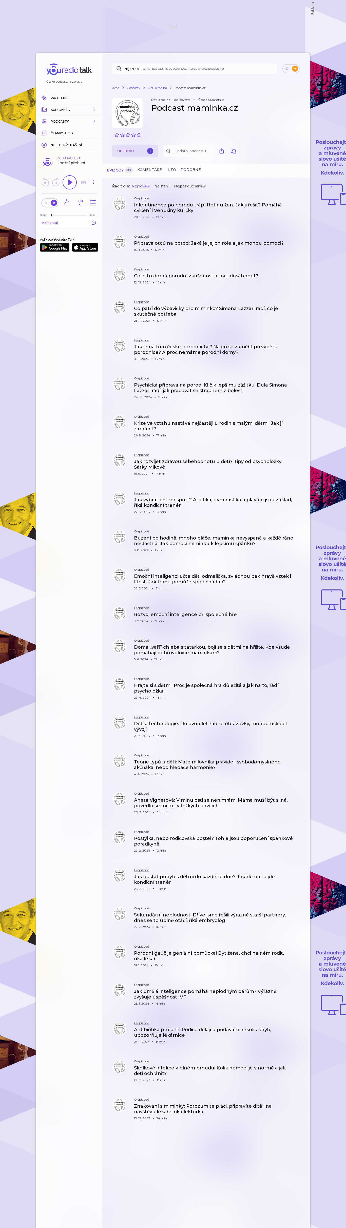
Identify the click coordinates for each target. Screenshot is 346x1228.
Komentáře (149, 169)
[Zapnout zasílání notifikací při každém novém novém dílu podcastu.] (233, 151)
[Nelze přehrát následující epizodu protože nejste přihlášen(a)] (83, 182)
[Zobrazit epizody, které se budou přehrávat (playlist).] (92, 202)
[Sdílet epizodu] (300, 207)
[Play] (69, 182)
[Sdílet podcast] (223, 151)
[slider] (51, 215)
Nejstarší (161, 186)
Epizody (119, 170)
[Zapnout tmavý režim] (291, 68)
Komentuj (50, 223)
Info (171, 169)
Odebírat (125, 151)
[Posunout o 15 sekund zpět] (45, 182)
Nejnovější (141, 186)
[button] (69, 110)
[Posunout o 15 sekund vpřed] (55, 182)
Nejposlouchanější (190, 186)
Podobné (191, 169)
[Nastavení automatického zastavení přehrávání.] (66, 203)
